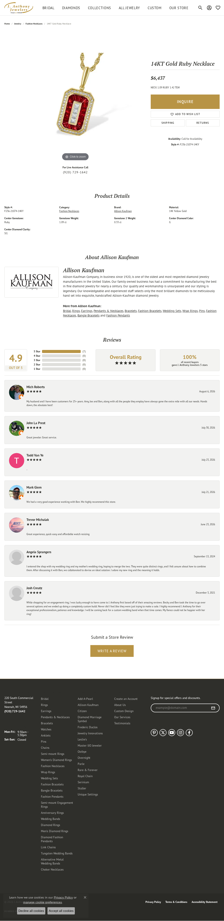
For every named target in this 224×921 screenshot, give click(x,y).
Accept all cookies (61, 910)
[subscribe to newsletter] (213, 708)
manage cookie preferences (42, 902)
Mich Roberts (35, 387)
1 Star (37, 368)
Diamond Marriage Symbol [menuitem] (90, 719)
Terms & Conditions (176, 902)
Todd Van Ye (35, 455)
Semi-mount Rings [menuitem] (52, 754)
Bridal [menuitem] (45, 699)
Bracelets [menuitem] (47, 723)
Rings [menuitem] (44, 705)
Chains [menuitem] (45, 747)
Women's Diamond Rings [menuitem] (56, 760)
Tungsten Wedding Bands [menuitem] (57, 853)
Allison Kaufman (123, 211)
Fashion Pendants (118, 315)
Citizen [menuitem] (82, 711)
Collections (99, 8)
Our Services (122, 717)
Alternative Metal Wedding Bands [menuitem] (52, 861)
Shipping (167, 122)
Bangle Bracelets (88, 315)
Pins (202, 311)
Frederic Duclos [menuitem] (88, 727)
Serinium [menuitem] (83, 782)
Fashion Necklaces (34, 23)
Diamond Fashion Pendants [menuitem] (52, 839)
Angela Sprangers (38, 552)
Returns (202, 122)
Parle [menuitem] (81, 764)
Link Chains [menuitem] (48, 847)
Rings (76, 311)
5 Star (37, 351)
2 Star (37, 364)
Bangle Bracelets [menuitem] (52, 790)
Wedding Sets (172, 311)
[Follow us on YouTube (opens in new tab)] (171, 732)
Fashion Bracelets (149, 311)
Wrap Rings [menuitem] (48, 772)
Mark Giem (34, 487)
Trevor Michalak (37, 520)
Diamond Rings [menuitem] (50, 825)
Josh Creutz (34, 588)
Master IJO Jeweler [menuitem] (90, 745)
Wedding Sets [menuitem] (49, 778)
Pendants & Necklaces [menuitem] (55, 717)
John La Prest (35, 423)
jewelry (17, 23)
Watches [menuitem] (46, 729)
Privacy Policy (153, 902)
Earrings (86, 311)
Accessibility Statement (204, 902)
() (84, 351)
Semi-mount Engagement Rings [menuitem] (57, 804)
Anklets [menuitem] (46, 735)
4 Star (37, 355)
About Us (120, 705)
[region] (75, 96)
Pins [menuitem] (43, 741)
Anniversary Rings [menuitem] (52, 812)
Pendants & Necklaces (108, 311)
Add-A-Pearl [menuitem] (85, 699)
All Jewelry (129, 8)
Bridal (67, 311)
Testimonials (122, 723)
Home (7, 23)
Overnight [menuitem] (84, 757)
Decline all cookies (31, 910)
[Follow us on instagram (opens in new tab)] (180, 732)
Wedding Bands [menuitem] (50, 819)
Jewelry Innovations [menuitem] (90, 733)
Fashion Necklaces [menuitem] (53, 766)
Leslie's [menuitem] (82, 739)
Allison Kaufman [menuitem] (88, 705)
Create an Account (126, 699)
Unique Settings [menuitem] (88, 794)
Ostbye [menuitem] (82, 751)
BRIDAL (48, 8)
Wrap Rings (190, 311)
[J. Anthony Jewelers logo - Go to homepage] (18, 7)
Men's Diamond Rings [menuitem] (54, 831)
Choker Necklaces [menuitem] (52, 869)
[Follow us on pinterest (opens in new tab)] (154, 732)
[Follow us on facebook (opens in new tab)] (189, 732)
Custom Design (123, 711)
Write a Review (112, 651)
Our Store (179, 8)
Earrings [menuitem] (46, 711)
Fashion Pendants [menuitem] (52, 796)
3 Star (37, 360)
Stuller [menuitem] (82, 788)
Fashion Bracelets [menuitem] (52, 784)
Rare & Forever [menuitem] (88, 770)
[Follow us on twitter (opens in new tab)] (162, 732)
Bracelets (131, 311)
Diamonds (71, 8)
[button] (200, 7)
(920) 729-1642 (75, 172)
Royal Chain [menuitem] (85, 776)
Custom (155, 8)
